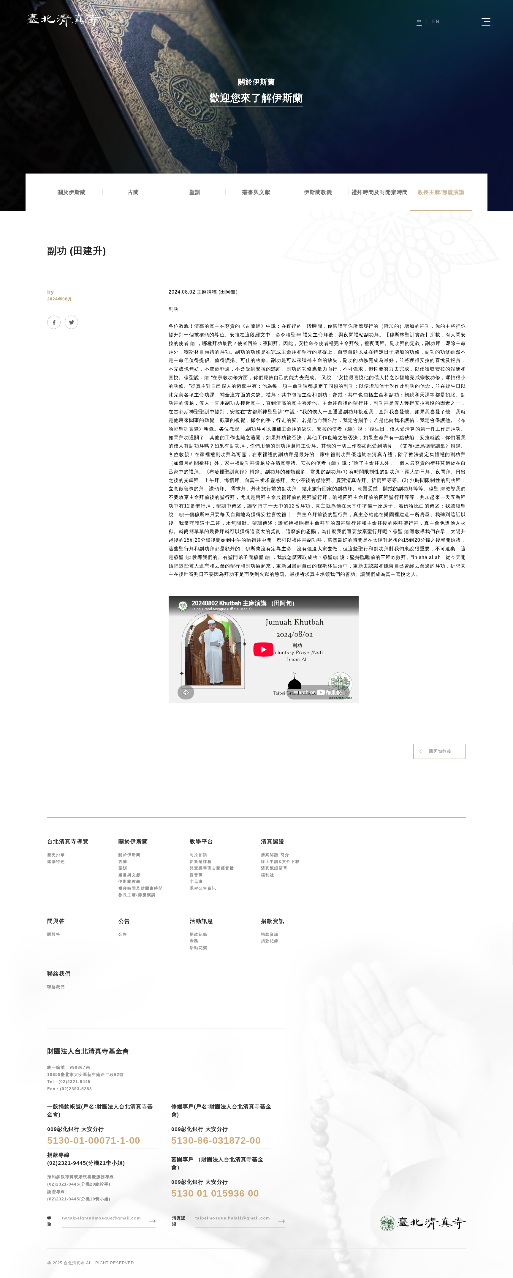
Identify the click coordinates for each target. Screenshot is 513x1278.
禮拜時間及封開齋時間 (380, 192)
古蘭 (133, 192)
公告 (122, 934)
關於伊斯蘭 (72, 192)
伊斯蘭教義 (318, 192)
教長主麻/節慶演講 (441, 192)
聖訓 (195, 192)
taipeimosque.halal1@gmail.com (232, 1218)
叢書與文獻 (256, 192)
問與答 (54, 934)
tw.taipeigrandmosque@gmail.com (101, 1218)
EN (436, 21)
